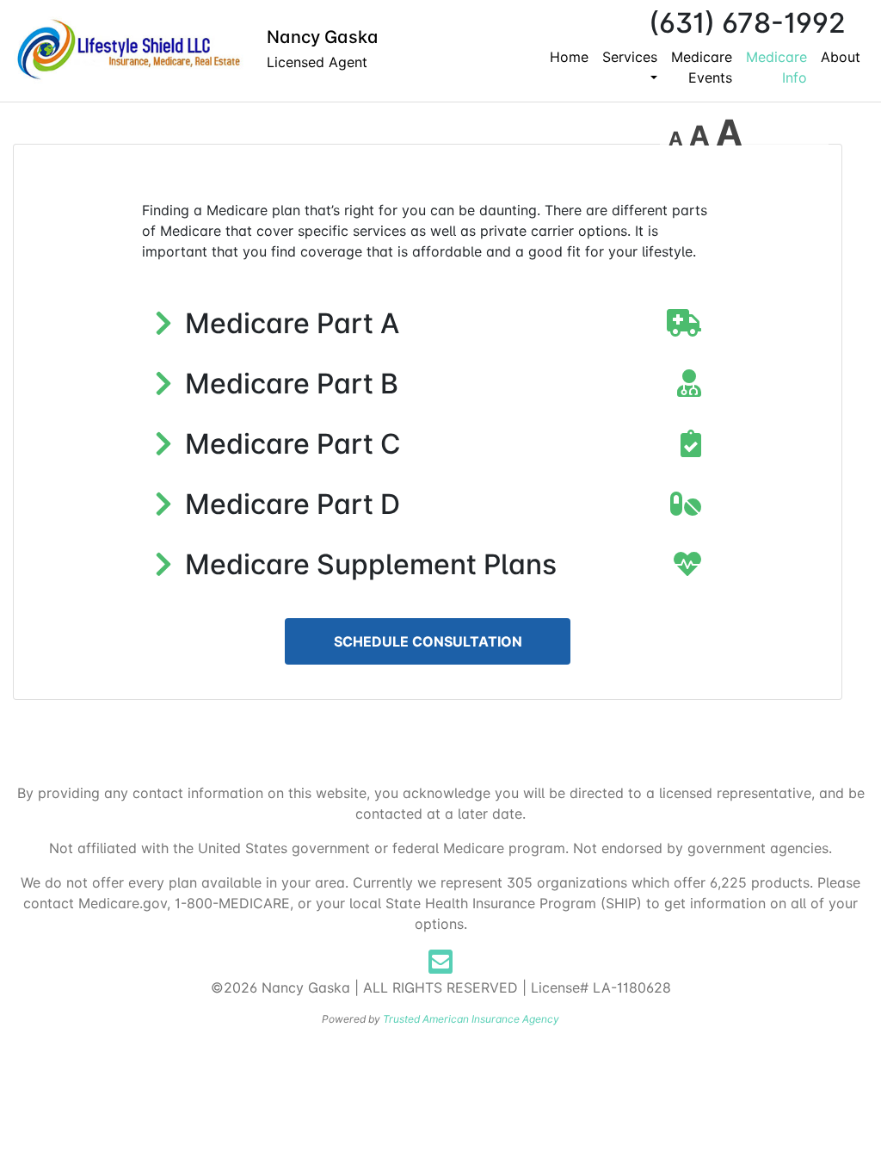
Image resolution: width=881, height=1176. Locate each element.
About (840, 56)
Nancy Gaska (323, 37)
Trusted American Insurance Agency (471, 1018)
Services (629, 56)
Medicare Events (701, 67)
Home (569, 56)
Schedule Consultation (428, 641)
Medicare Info (776, 67)
